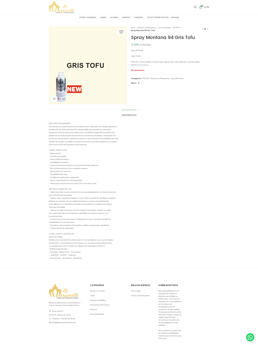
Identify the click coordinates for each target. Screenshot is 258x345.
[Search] (195, 7)
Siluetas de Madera (98, 300)
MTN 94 (176, 27)
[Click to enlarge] (54, 99)
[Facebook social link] (138, 83)
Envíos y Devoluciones (140, 295)
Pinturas (93, 309)
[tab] (129, 114)
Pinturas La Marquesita (147, 27)
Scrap (92, 295)
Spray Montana (164, 27)
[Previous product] (202, 29)
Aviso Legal (135, 291)
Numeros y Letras (97, 291)
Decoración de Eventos (100, 305)
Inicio (133, 27)
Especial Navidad (97, 314)
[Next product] (207, 29)
